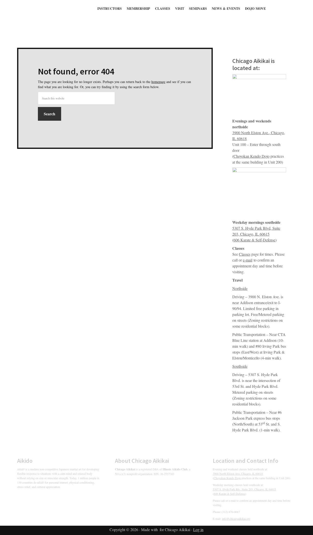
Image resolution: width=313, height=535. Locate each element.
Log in (198, 529)
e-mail (247, 259)
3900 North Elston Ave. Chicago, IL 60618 (238, 474)
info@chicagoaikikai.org (236, 519)
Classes (244, 254)
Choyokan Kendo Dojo (251, 156)
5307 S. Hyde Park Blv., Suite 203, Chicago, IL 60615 (244, 489)
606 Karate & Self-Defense (254, 239)
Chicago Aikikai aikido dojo (83, 19)
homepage (158, 81)
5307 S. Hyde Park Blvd (251, 228)
